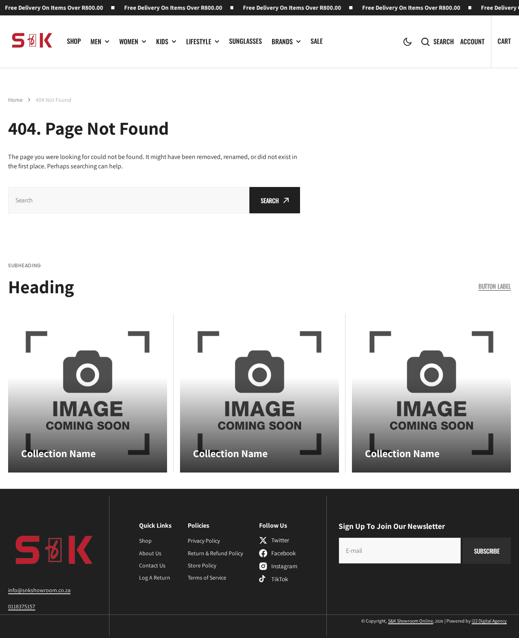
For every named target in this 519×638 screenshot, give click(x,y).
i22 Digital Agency (489, 621)
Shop (74, 41)
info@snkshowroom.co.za (39, 590)
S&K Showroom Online (410, 621)
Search (443, 41)
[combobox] (127, 200)
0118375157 (21, 606)
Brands (282, 41)
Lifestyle (198, 41)
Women (128, 41)
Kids (162, 41)
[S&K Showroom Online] (31, 42)
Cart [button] (504, 41)
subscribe (487, 550)
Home (15, 99)
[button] (407, 41)
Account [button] (472, 41)
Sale (317, 41)
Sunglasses (245, 41)
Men (95, 41)
